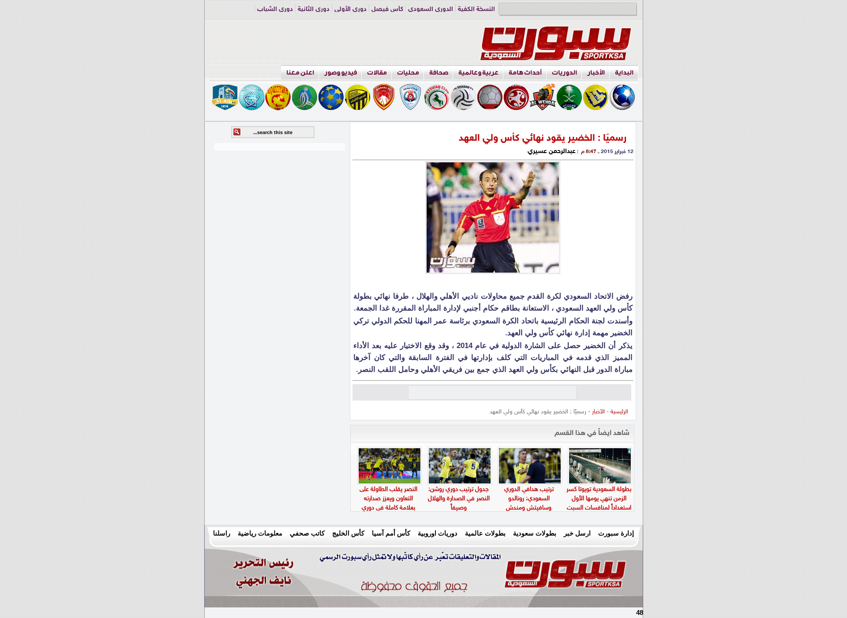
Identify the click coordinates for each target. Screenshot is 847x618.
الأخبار (596, 72)
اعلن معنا (300, 72)
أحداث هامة (525, 72)
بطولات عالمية (485, 533)
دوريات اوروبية (437, 533)
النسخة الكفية (476, 9)
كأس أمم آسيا (391, 533)
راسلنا (221, 533)
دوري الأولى (350, 9)
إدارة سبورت (616, 533)
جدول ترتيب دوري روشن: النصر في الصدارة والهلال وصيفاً (459, 499)
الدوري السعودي (430, 9)
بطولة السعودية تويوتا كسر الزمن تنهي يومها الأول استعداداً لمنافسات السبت (598, 499)
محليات (408, 72)
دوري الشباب (275, 9)
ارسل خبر (577, 533)
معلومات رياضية (260, 533)
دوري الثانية (314, 9)
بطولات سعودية (534, 533)
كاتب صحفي (307, 533)
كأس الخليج (348, 533)
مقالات (377, 72)
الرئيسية (619, 412)
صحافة (438, 72)
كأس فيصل (387, 9)
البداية (624, 72)
